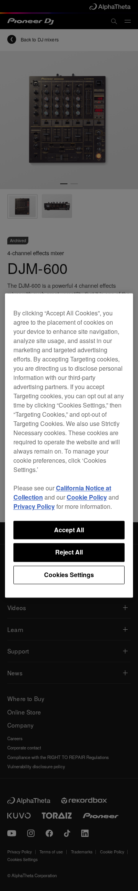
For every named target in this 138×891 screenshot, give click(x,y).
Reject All (69, 552)
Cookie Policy (87, 497)
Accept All (69, 529)
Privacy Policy (34, 506)
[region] (69, 445)
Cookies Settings (69, 574)
